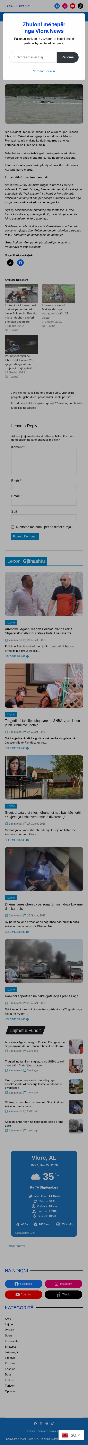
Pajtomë (68, 57)
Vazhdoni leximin (44, 71)
